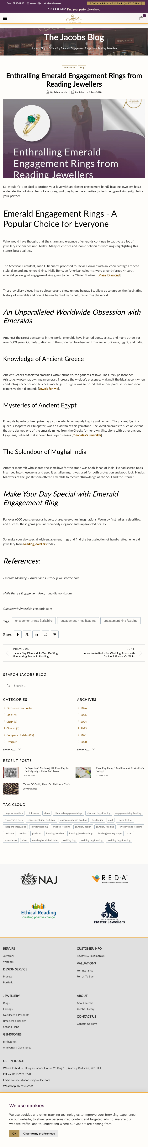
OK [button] (14, 1133)
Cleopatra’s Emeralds (87, 435)
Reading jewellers (35, 544)
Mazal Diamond (109, 275)
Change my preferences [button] (39, 1133)
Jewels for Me (48, 388)
